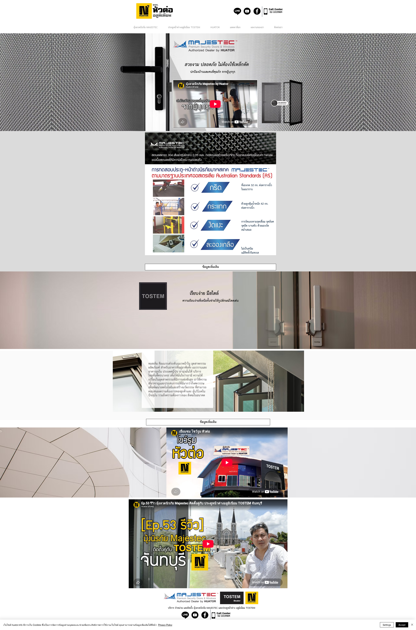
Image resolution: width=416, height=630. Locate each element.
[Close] (412, 624)
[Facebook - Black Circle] (257, 11)
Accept (401, 624)
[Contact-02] (265, 11)
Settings (387, 624)
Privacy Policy (165, 624)
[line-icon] (237, 11)
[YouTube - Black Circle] (247, 11)
